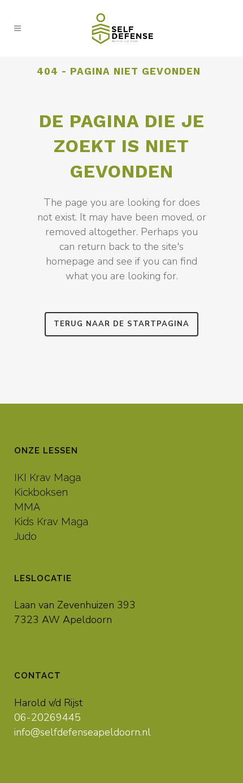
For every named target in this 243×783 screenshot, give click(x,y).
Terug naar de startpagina (121, 324)
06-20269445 (47, 717)
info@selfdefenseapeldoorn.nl (82, 732)
